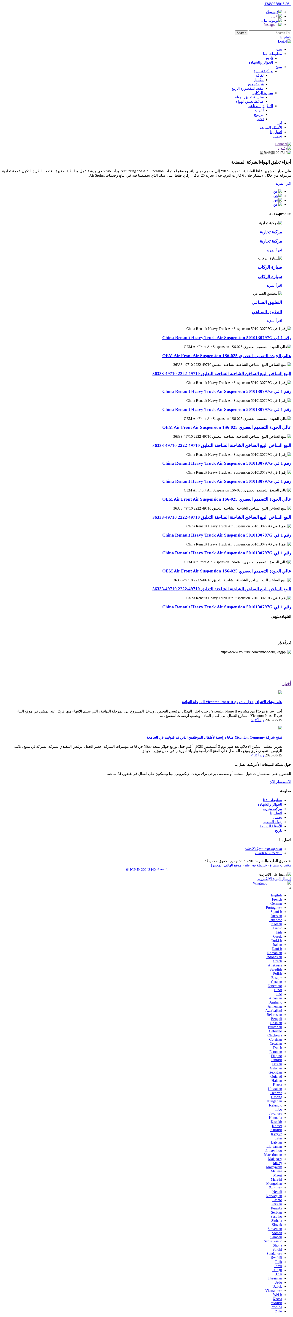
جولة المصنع (272, 822)
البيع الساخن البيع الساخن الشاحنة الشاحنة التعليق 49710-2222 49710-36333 (221, 373)
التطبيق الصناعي (260, 106)
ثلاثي (260, 119)
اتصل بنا (276, 132)
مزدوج (259, 114)
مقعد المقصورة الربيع (247, 88)
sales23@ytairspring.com (263, 849)
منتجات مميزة (280, 865)
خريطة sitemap (256, 865)
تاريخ (269, 58)
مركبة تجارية (263, 71)
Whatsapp (260, 883)
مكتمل (259, 80)
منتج (278, 67)
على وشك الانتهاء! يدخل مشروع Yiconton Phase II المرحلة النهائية (232, 702)
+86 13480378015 (277, 4)
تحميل (277, 136)
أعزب (259, 110)
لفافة (260, 75)
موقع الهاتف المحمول (225, 865)
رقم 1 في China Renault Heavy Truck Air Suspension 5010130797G (226, 337)
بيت (279, 49)
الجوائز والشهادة (261, 62)
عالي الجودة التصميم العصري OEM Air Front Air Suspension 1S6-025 (226, 355)
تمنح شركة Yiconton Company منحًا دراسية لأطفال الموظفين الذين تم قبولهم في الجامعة (214, 737)
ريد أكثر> (257, 720)
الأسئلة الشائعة (271, 128)
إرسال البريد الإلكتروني (274, 879)
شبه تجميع (256, 84)
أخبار (278, 123)
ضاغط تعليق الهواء (250, 101)
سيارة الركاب (262, 93)
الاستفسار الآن (280, 782)
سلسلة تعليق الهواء (249, 97)
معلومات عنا (272, 54)
